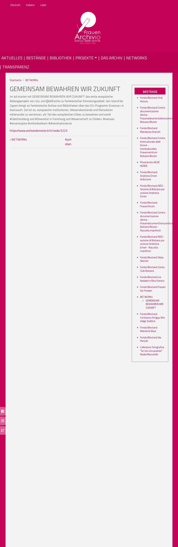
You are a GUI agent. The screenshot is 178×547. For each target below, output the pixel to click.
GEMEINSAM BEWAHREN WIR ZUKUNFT (154, 304)
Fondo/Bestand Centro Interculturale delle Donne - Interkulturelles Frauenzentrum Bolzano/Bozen (152, 147)
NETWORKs (31, 80)
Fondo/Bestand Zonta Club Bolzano (152, 269)
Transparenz (15, 67)
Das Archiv (111, 58)
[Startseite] (87, 28)
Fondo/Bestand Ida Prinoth (150, 339)
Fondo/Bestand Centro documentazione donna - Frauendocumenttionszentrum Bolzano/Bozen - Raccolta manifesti (157, 221)
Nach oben (68, 141)
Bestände (36, 58)
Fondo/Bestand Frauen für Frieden (152, 288)
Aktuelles (11, 58)
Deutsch (15, 5)
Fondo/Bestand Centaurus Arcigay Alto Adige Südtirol (152, 317)
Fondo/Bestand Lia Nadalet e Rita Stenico (152, 279)
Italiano (30, 5)
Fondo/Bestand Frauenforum (148, 204)
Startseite (16, 80)
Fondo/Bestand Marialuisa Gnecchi (150, 130)
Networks (136, 58)
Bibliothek (61, 58)
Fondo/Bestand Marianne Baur (148, 329)
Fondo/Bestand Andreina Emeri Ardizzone (148, 175)
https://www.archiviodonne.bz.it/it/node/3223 (38, 130)
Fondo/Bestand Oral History (151, 99)
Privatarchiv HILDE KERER (150, 164)
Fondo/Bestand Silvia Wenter (151, 259)
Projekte (84, 58)
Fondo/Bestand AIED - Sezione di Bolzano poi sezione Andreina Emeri (152, 191)
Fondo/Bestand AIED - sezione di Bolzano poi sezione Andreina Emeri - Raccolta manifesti (152, 244)
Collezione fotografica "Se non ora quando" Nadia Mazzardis (152, 350)
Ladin (43, 5)
